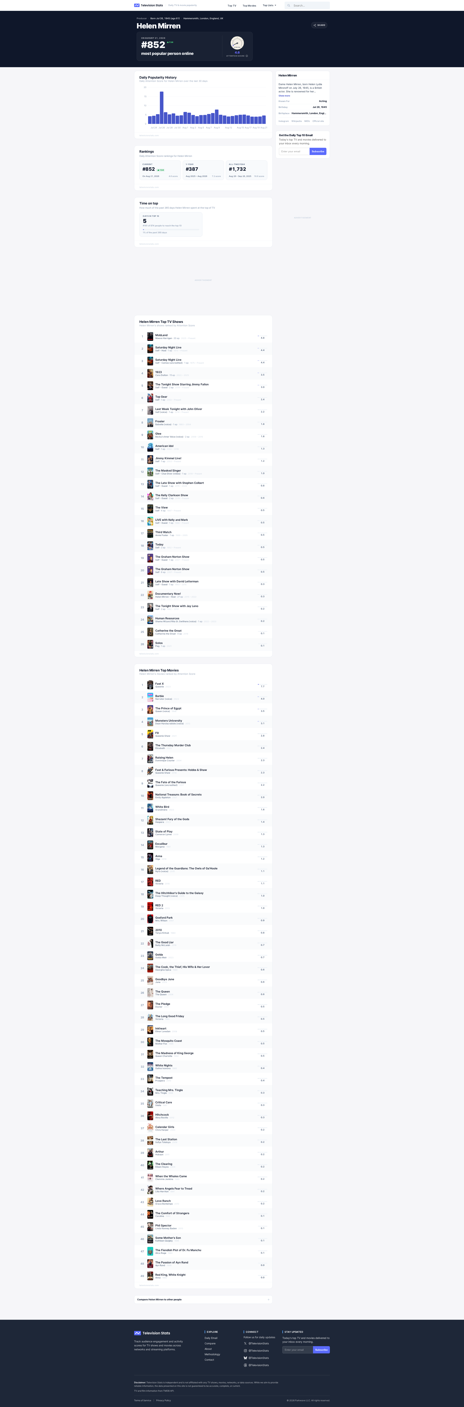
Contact (209, 1359)
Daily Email (211, 1337)
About (208, 1348)
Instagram (284, 121)
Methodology (212, 1354)
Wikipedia (296, 121)
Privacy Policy (163, 1400)
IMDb (307, 121)
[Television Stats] (148, 5)
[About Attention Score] (246, 56)
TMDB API (168, 1390)
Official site (318, 121)
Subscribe (318, 151)
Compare (210, 1343)
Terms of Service (142, 1400)
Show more (284, 96)
